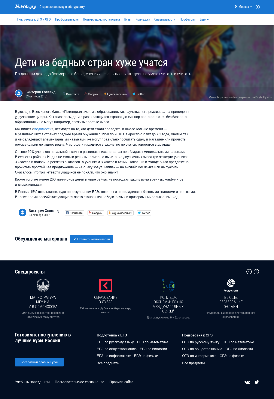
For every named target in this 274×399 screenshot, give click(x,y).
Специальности (164, 19)
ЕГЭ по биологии (153, 349)
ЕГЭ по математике (152, 342)
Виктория (40, 92)
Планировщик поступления (101, 19)
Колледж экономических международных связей (168, 304)
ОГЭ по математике (238, 342)
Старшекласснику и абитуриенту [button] (63, 7)
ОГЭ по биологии (239, 349)
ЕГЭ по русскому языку (115, 342)
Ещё (203, 19)
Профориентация (67, 19)
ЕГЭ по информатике (114, 356)
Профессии (187, 19)
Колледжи (143, 19)
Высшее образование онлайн (231, 302)
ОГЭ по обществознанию (202, 349)
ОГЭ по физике (232, 356)
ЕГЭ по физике (146, 356)
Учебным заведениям (32, 382)
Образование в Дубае (105, 299)
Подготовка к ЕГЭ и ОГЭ (34, 19)
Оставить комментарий (93, 239)
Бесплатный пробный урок (39, 362)
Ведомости (42, 129)
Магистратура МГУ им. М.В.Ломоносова (43, 302)
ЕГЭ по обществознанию (117, 349)
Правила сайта (121, 382)
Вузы (127, 19)
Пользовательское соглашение (79, 382)
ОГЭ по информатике (199, 356)
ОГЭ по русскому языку (200, 342)
